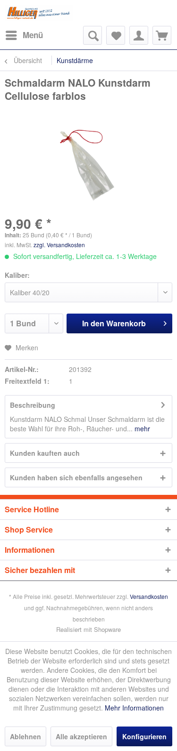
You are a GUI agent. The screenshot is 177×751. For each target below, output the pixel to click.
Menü (33, 34)
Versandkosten (149, 596)
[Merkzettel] (115, 35)
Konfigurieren (144, 736)
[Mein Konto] (138, 35)
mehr (141, 428)
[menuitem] (24, 35)
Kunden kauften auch (45, 453)
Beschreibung (32, 405)
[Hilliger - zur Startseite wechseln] (39, 13)
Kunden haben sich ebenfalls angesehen (76, 477)
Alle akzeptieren (81, 736)
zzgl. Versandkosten (59, 245)
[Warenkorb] (161, 35)
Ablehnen (25, 736)
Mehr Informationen (134, 707)
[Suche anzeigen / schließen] (92, 35)
